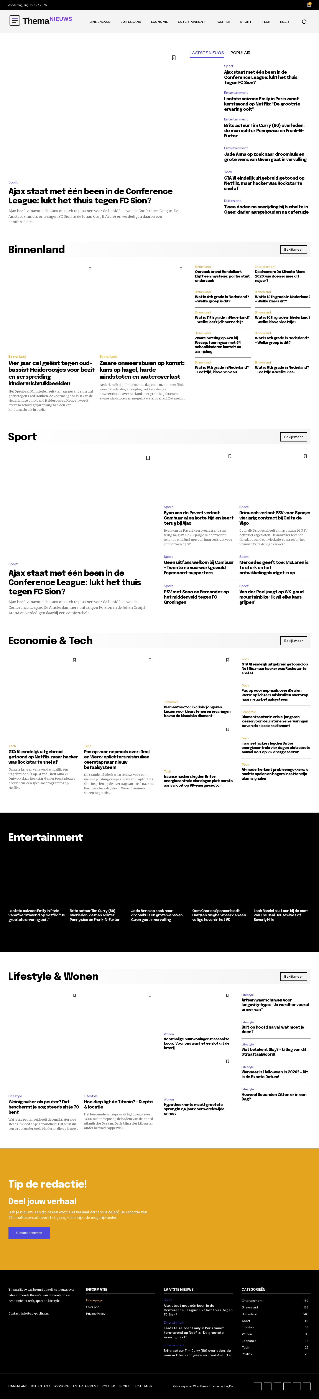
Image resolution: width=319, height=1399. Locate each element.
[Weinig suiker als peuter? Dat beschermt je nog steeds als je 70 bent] (44, 1040)
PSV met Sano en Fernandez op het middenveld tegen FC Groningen (196, 597)
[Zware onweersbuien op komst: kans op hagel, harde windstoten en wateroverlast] (143, 307)
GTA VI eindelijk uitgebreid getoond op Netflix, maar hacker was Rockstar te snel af (264, 183)
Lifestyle (15, 1096)
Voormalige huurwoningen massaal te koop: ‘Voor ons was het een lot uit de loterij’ (196, 1043)
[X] (297, 1386)
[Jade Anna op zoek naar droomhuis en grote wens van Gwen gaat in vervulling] (205, 154)
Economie (171, 702)
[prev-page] (11, 931)
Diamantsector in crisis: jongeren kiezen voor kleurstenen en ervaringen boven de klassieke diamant (197, 712)
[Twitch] (287, 1386)
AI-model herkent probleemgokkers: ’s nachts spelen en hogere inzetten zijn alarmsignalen (275, 774)
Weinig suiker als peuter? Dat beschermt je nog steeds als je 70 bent (43, 1107)
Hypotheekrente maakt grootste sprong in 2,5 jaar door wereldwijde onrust (194, 1109)
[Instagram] (267, 1386)
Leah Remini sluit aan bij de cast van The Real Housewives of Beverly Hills (281, 915)
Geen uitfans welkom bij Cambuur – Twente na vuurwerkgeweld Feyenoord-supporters (199, 567)
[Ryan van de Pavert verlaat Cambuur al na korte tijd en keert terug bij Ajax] (199, 476)
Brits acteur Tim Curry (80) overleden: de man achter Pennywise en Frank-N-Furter (264, 130)
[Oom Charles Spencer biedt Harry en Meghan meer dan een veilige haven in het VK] (220, 877)
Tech (228, 172)
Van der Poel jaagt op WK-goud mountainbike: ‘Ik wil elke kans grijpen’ (271, 597)
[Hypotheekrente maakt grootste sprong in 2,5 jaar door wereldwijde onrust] (198, 1075)
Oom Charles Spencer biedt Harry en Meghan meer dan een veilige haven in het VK (219, 915)
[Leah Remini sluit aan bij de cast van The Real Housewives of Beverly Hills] (282, 877)
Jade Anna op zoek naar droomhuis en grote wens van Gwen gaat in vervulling (157, 915)
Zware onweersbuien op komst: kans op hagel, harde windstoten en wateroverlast (142, 370)
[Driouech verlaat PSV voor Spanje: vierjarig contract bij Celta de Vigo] (275, 476)
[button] (304, 22)
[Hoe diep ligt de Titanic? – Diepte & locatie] (119, 1040)
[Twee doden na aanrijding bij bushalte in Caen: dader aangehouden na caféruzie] (205, 207)
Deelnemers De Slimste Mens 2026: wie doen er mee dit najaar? (280, 276)
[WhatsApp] (307, 1386)
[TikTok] (277, 1386)
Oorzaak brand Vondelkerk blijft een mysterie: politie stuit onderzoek (222, 276)
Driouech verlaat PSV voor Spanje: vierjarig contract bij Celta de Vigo (274, 518)
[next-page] (308, 931)
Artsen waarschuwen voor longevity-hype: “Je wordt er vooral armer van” (275, 1005)
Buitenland (233, 201)
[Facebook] (258, 1386)
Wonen (169, 1034)
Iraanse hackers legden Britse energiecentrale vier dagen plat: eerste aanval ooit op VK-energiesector (198, 781)
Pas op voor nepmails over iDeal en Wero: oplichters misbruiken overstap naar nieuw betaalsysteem (275, 695)
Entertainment (236, 92)
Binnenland (17, 356)
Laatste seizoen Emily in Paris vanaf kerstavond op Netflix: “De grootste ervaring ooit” (262, 104)
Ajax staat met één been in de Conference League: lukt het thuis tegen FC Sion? (260, 77)
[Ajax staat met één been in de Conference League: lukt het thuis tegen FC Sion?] (94, 112)
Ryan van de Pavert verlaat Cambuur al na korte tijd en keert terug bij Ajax (198, 518)
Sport (13, 182)
